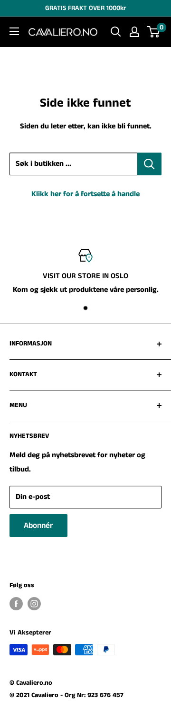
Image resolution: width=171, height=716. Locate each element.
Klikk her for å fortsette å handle (85, 194)
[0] (154, 31)
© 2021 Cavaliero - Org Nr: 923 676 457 (67, 695)
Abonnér (38, 525)
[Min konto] (134, 32)
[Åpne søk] (116, 32)
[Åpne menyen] (14, 31)
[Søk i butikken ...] (149, 164)
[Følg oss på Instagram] (34, 603)
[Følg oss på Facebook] (16, 603)
